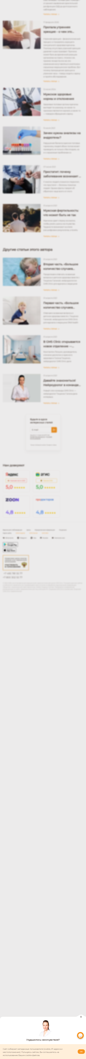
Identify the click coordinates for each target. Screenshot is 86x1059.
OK (81, 1052)
